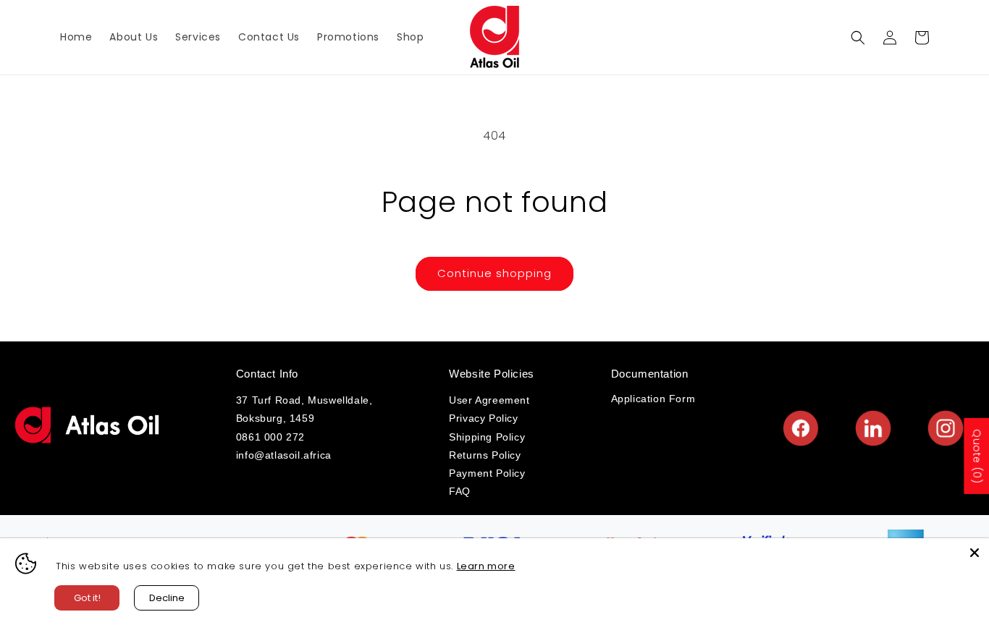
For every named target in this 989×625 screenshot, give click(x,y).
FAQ (460, 491)
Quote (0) (976, 456)
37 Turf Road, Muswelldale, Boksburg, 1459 (304, 409)
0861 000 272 (270, 437)
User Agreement (489, 400)
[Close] (974, 552)
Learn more (486, 566)
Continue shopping (494, 273)
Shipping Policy (487, 437)
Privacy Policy (483, 418)
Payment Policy (487, 473)
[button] (858, 38)
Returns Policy (485, 455)
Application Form (653, 398)
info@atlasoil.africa (284, 455)
